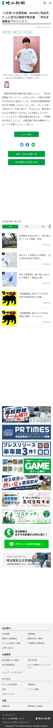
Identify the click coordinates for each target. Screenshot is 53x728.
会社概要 (5, 634)
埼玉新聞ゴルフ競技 (10, 660)
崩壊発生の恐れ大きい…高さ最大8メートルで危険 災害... (35, 237)
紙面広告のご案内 (35, 638)
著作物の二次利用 (35, 706)
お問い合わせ (7, 648)
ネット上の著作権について (13, 718)
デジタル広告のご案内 (11, 643)
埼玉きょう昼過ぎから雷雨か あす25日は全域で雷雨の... (35, 257)
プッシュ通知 (33, 689)
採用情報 (31, 634)
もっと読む (26, 134)
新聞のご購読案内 (9, 638)
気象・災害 (6, 32)
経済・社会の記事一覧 (26, 154)
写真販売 (31, 684)
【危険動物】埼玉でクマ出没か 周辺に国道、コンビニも (35, 315)
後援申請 (5, 706)
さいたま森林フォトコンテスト (39, 666)
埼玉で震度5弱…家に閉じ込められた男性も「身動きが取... (34, 276)
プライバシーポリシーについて (15, 722)
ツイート (22, 145)
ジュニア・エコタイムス (12, 672)
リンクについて (8, 715)
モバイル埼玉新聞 (9, 684)
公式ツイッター (8, 694)
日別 (10, 227)
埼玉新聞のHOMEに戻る (26, 162)
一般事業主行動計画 (36, 643)
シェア (27, 145)
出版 (4, 689)
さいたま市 (28, 32)
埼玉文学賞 (32, 660)
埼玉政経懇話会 (8, 665)
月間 (42, 227)
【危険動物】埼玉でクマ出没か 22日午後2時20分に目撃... (35, 295)
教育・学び (17, 32)
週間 (26, 227)
